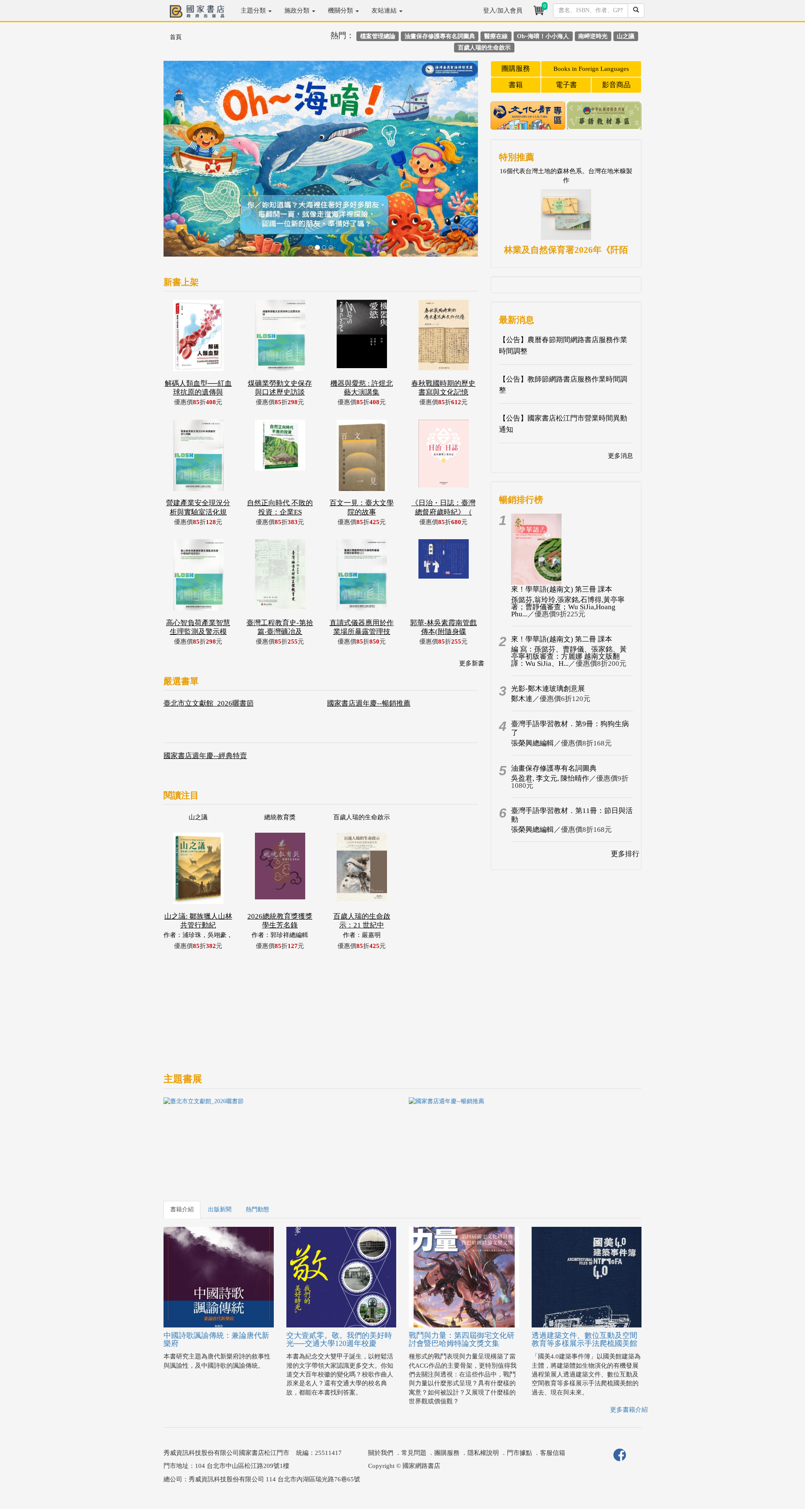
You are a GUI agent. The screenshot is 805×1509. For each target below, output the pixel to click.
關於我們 (380, 1452)
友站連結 (384, 10)
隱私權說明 (483, 1452)
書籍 (516, 85)
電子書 (566, 85)
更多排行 (625, 854)
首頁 (176, 37)
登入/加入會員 (502, 10)
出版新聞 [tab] (219, 1209)
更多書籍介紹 (629, 1409)
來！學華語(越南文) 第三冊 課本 (561, 589)
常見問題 (413, 1452)
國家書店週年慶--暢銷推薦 (368, 703)
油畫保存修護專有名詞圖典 (554, 768)
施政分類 (297, 10)
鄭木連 (521, 699)
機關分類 (341, 10)
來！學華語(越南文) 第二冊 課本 (561, 639)
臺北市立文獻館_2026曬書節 (209, 703)
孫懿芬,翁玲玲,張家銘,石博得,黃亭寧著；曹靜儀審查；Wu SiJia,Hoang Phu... (568, 607)
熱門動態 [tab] (257, 1209)
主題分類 (254, 10)
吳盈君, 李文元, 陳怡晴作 (550, 778)
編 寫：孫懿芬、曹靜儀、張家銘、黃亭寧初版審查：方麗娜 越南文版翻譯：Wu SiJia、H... (569, 656)
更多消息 (620, 455)
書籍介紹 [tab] (182, 1209)
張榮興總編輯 (532, 743)
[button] (187, 163)
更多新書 (471, 663)
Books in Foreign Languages (591, 68)
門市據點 (519, 1452)
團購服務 (515, 69)
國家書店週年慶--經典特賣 (205, 756)
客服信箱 (552, 1452)
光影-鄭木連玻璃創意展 (548, 689)
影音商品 (616, 85)
